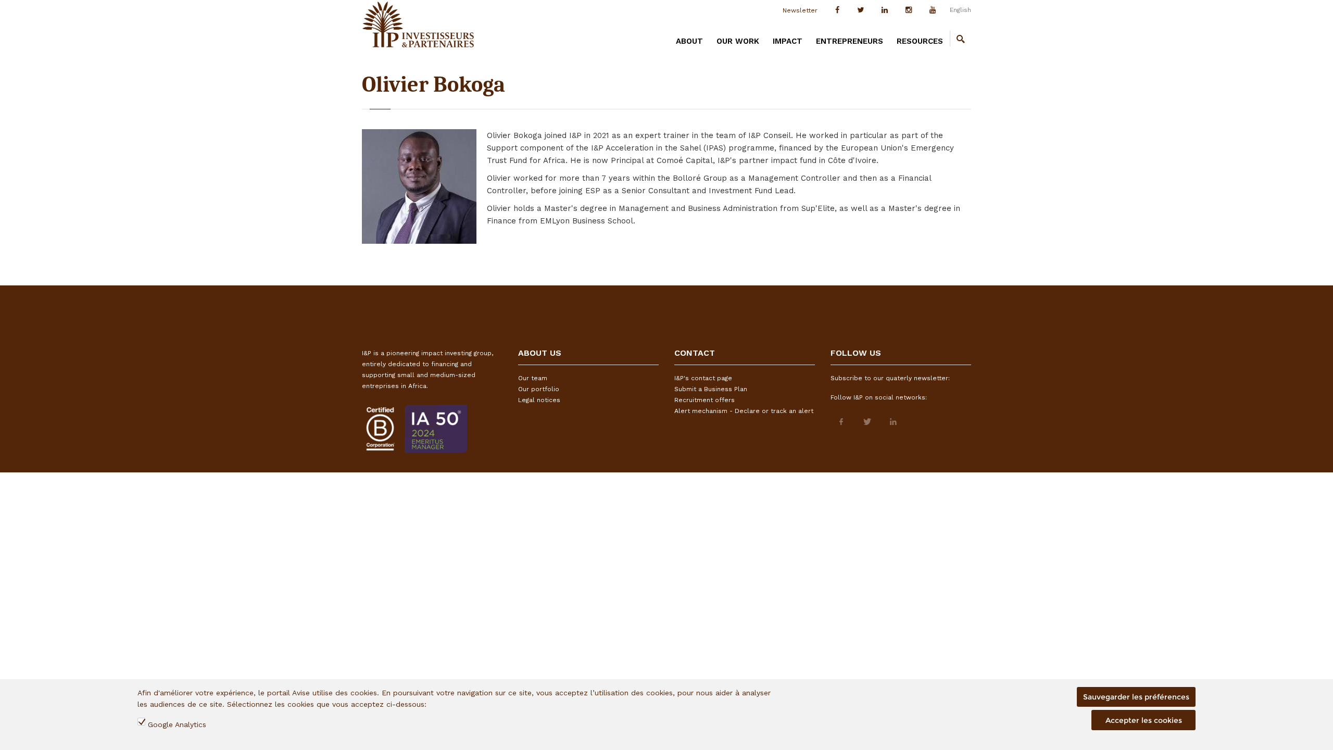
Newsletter (800, 10)
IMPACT (787, 41)
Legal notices (539, 400)
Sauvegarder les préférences (1136, 697)
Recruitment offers (704, 400)
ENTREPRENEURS (849, 41)
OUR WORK (737, 41)
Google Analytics (177, 724)
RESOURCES (920, 41)
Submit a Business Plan (710, 389)
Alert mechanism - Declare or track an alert (743, 411)
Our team (532, 378)
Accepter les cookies (1143, 720)
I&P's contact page (703, 378)
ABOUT (689, 41)
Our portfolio (538, 389)
